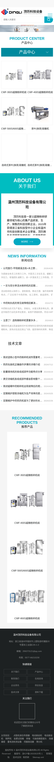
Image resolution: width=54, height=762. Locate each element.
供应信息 (39, 685)
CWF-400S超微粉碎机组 (40, 92)
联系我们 (15, 678)
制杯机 (8, 738)
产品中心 (39, 672)
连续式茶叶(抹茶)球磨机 (14, 165)
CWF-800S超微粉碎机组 (27, 618)
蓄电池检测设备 (14, 742)
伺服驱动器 (29, 742)
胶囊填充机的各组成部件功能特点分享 (22, 372)
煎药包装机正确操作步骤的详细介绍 (21, 364)
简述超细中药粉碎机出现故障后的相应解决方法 (23, 386)
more (24, 241)
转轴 (28, 738)
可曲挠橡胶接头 (40, 738)
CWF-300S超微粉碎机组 (13, 92)
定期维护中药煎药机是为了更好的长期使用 (23, 400)
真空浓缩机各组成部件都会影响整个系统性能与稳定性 (23, 379)
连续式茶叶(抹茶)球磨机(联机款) (40, 165)
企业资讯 (15, 685)
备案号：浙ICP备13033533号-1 (28, 753)
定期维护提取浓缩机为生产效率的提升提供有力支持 (23, 393)
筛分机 (39, 742)
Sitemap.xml (38, 757)
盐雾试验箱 (19, 738)
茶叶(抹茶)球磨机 (40, 128)
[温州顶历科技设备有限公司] (23, 12)
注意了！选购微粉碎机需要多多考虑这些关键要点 (21, 320)
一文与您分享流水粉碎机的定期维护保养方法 (21, 285)
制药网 (26, 757)
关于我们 (15, 672)
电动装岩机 (37, 735)
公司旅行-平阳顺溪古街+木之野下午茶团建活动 (21, 268)
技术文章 (15, 692)
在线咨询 (39, 678)
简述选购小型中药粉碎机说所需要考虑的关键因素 (23, 357)
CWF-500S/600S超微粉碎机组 (13, 128)
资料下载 (39, 692)
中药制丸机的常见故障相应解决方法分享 (21, 303)
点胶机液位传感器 (22, 735)
